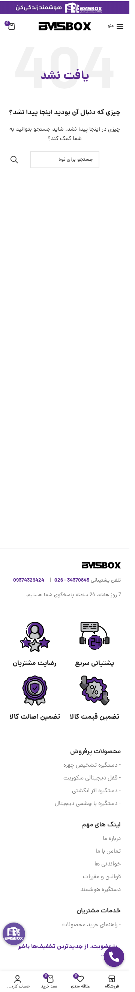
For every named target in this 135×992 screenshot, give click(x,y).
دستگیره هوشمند (100, 889)
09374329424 (28, 580)
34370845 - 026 (71, 580)
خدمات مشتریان (98, 911)
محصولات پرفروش (95, 752)
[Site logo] (65, 27)
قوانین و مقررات (102, 877)
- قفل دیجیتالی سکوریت (92, 778)
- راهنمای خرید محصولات (91, 925)
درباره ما (112, 838)
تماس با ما (108, 851)
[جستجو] (14, 159)
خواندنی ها (107, 864)
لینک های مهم (101, 825)
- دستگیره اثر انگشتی (96, 791)
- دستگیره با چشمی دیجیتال (88, 803)
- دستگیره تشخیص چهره (92, 765)
